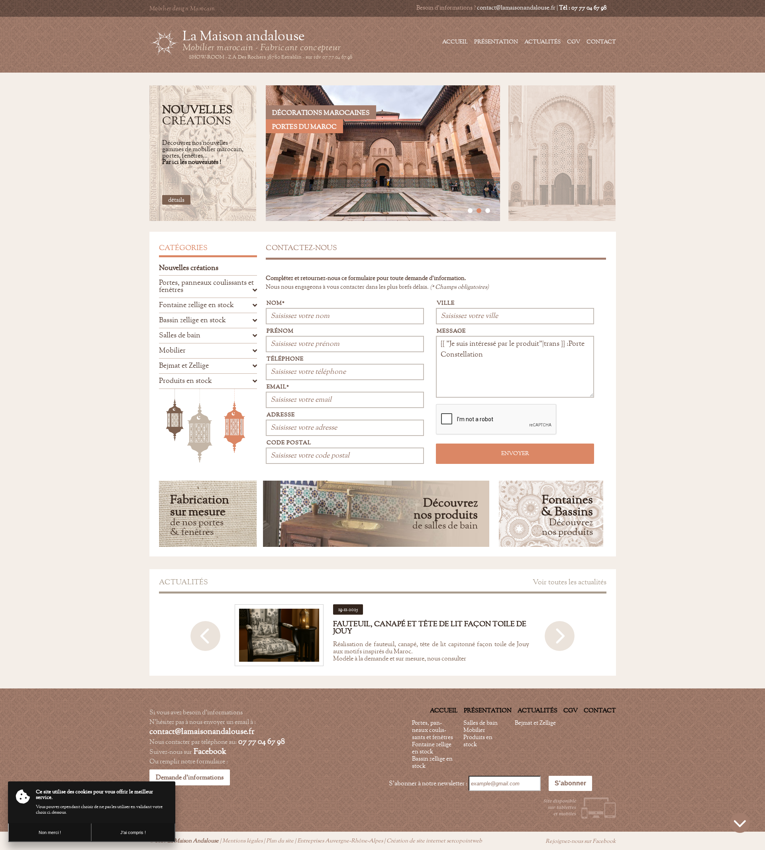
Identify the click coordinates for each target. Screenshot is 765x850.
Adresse (281, 415)
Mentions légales (242, 841)
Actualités (542, 42)
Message (451, 331)
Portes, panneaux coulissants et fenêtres (432, 730)
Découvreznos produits (567, 516)
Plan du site (280, 841)
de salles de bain (445, 515)
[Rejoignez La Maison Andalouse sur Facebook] (611, 8)
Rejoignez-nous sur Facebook (580, 841)
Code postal (289, 443)
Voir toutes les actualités (569, 582)
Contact (601, 42)
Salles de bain (480, 723)
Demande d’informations (190, 777)
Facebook (210, 751)
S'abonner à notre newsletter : (429, 783)
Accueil (455, 42)
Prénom (280, 331)
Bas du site (740, 823)
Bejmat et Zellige (535, 723)
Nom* (276, 303)
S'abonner (570, 783)
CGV (573, 42)
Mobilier (474, 730)
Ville (446, 303)
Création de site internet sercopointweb (434, 841)
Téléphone (285, 359)
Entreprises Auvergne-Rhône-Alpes (340, 841)
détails (176, 200)
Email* (278, 387)
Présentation (496, 42)
